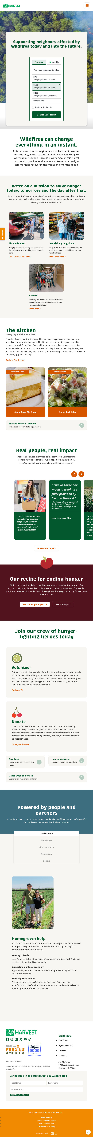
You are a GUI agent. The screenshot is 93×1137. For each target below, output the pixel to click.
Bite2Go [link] (33, 295)
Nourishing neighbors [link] (61, 243)
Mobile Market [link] (17, 243)
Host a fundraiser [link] (61, 759)
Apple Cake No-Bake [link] (25, 412)
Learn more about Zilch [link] (61, 518)
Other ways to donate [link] (21, 775)
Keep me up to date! (19, 1095)
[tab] (46, 833)
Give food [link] (14, 759)
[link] (11, 6)
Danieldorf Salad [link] (67, 412)
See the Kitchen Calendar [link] (22, 423)
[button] (11, 6)
